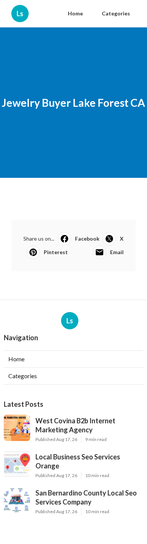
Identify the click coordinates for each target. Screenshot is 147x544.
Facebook (87, 238)
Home (75, 13)
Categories (116, 13)
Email (117, 252)
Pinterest (56, 252)
